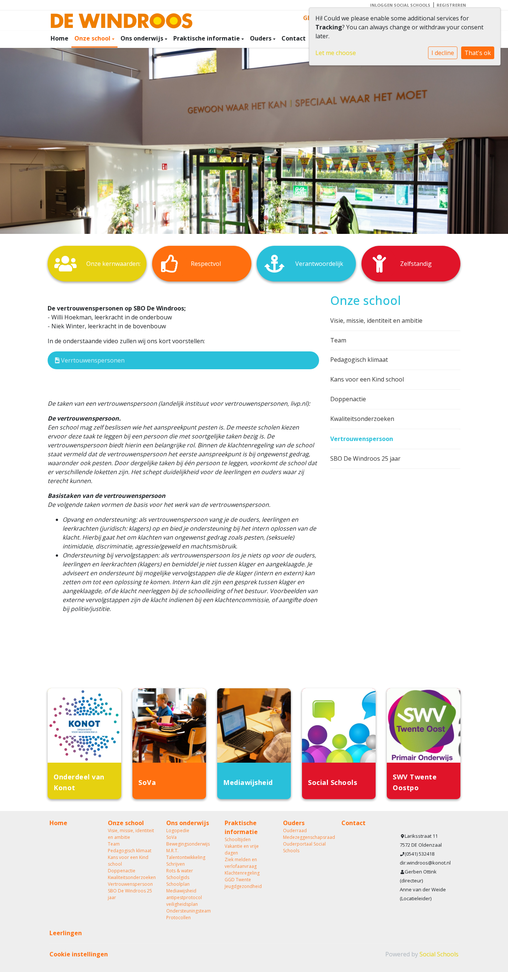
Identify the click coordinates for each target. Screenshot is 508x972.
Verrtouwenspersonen (92, 360)
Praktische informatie (207, 38)
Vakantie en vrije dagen (242, 849)
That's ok (477, 53)
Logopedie (177, 830)
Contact (294, 38)
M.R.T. (172, 850)
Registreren (451, 5)
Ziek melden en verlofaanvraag (241, 862)
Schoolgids (177, 877)
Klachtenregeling (242, 873)
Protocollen (178, 917)
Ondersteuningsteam (188, 911)
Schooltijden (238, 839)
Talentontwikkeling (185, 857)
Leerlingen (65, 933)
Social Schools (439, 954)
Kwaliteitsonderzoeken (362, 419)
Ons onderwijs (142, 38)
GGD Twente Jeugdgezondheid (243, 882)
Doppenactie (348, 399)
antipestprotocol (184, 897)
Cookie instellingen (78, 954)
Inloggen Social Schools (400, 5)
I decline (442, 53)
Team (338, 340)
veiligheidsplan (182, 904)
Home (59, 38)
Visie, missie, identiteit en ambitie (376, 320)
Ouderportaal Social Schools (304, 847)
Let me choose (335, 53)
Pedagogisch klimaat (359, 359)
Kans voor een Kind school (367, 379)
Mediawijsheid (181, 891)
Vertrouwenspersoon (361, 439)
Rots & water (179, 871)
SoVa (171, 837)
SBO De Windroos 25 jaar (365, 458)
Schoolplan (178, 884)
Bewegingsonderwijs (188, 844)
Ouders (261, 38)
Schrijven (175, 864)
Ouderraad (295, 830)
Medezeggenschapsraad (306, 837)
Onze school (93, 38)
